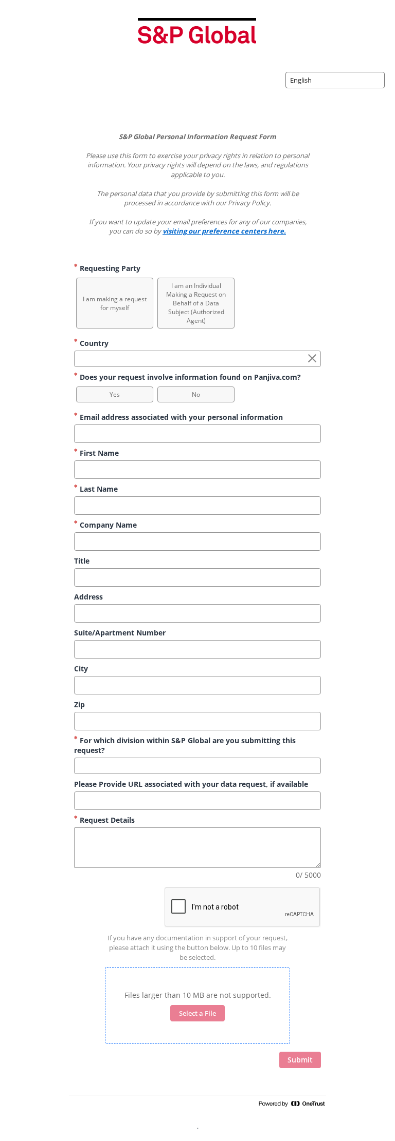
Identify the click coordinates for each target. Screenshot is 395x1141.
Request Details (106, 820)
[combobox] (335, 80)
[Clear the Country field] (312, 359)
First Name (98, 453)
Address (88, 597)
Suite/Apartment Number (120, 632)
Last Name (98, 489)
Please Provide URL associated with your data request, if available (191, 784)
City (81, 668)
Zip (79, 704)
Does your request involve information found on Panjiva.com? (189, 377)
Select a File (197, 1013)
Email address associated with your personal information (180, 417)
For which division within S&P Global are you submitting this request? (185, 745)
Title (81, 561)
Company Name (107, 525)
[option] (114, 303)
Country (93, 343)
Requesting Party (109, 268)
